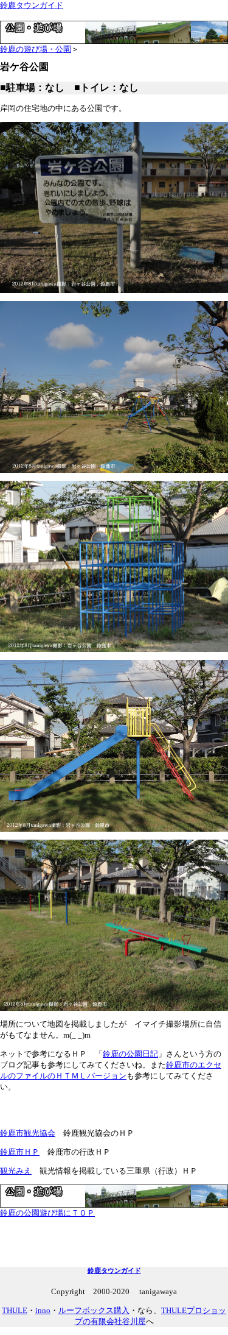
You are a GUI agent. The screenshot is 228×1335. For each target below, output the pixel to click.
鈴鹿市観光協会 (27, 1133)
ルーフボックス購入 (94, 1310)
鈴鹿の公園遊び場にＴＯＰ (47, 1212)
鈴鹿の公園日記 (130, 1053)
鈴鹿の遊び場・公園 (35, 49)
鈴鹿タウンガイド (31, 5)
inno (42, 1310)
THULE (14, 1310)
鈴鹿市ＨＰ (20, 1151)
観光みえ (16, 1170)
